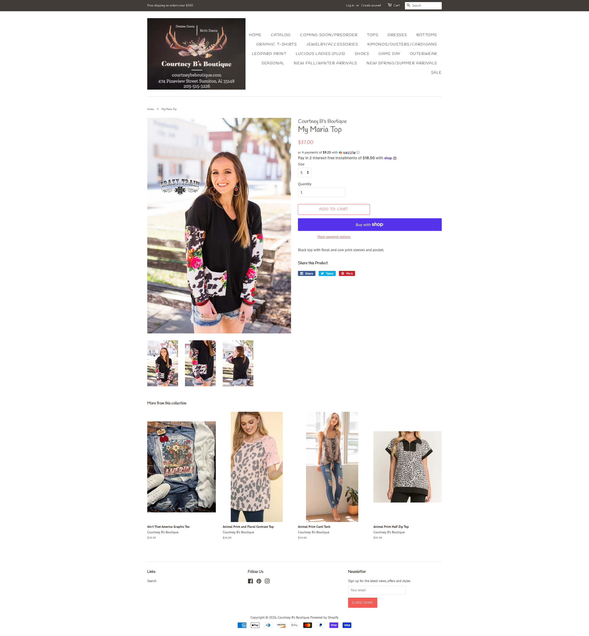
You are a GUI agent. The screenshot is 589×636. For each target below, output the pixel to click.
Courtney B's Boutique (293, 617)
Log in (350, 5)
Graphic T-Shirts (276, 44)
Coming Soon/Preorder (329, 35)
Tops (372, 35)
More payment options (334, 237)
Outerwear (423, 53)
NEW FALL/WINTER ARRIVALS (325, 63)
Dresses (397, 35)
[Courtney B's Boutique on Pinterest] (258, 582)
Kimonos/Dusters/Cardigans (402, 44)
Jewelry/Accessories (332, 44)
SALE (436, 72)
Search (151, 581)
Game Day (389, 53)
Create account (371, 5)
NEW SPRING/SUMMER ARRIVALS (402, 63)
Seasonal (273, 63)
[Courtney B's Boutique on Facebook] (250, 582)
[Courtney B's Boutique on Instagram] (267, 582)
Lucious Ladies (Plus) (320, 53)
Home (255, 35)
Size (301, 164)
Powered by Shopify (324, 617)
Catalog (281, 35)
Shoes (362, 53)
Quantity (304, 184)
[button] (370, 152)
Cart (396, 5)
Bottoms (426, 35)
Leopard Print (269, 53)
